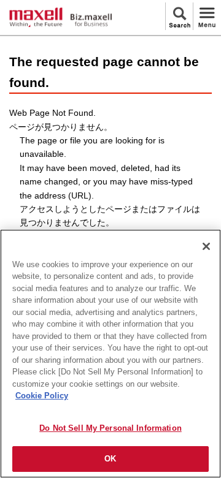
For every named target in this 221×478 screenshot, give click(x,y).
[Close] (206, 246)
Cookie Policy (41, 395)
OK (110, 458)
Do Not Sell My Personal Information (110, 428)
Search (179, 16)
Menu (207, 16)
